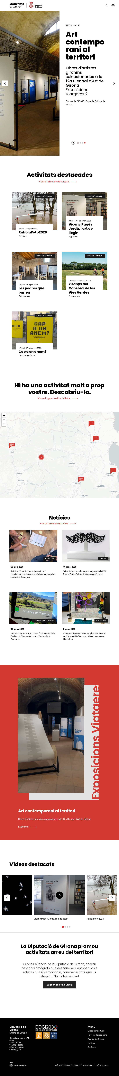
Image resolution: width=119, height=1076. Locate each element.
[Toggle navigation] (113, 5)
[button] (12, 445)
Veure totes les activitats (54, 181)
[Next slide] (114, 83)
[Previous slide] (5, 83)
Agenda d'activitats (96, 1039)
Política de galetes (102, 1065)
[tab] (78, 143)
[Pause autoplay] (73, 143)
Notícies (91, 1043)
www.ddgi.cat (15, 1049)
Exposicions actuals (96, 1030)
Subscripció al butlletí (60, 984)
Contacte (92, 1047)
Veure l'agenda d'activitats (54, 398)
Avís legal (58, 1065)
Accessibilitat (87, 1065)
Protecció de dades (72, 1065)
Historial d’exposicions (97, 1035)
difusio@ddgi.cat (16, 1047)
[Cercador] (106, 5)
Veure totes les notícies (54, 523)
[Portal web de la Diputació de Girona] (29, 1064)
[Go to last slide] (7, 898)
